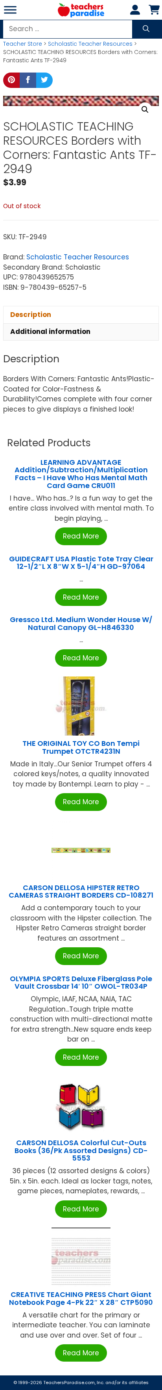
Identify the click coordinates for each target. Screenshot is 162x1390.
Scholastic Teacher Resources (90, 44)
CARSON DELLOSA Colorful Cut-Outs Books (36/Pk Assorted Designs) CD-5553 (81, 1150)
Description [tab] (30, 314)
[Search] (146, 29)
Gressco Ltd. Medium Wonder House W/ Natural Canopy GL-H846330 (81, 623)
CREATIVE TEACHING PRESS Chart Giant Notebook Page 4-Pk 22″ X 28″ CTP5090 (81, 1298)
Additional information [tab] (50, 331)
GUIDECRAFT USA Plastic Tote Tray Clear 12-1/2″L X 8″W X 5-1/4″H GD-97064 (81, 563)
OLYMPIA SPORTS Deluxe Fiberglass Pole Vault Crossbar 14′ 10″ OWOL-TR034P (81, 982)
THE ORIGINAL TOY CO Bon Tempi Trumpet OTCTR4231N (81, 747)
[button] (145, 109)
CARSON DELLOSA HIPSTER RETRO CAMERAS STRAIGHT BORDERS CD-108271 (81, 891)
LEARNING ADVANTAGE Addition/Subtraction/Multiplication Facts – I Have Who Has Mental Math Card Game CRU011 (81, 473)
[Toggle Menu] (10, 9)
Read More (81, 536)
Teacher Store (22, 44)
